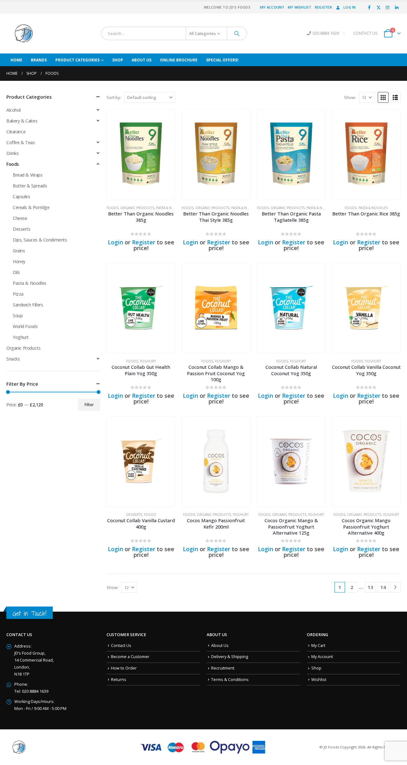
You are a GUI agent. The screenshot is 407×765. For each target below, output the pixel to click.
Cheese (20, 218)
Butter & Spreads (30, 186)
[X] (378, 7)
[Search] (237, 33)
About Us (141, 60)
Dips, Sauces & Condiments (40, 240)
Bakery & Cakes (21, 121)
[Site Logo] (23, 33)
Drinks (12, 153)
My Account (272, 7)
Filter (89, 404)
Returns (118, 679)
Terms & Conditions (230, 679)
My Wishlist (300, 7)
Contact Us (121, 645)
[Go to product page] (141, 154)
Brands (39, 60)
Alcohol (13, 110)
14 (383, 587)
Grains (19, 251)
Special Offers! (222, 60)
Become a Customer (130, 656)
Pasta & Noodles (170, 208)
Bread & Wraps (28, 175)
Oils (16, 272)
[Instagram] (387, 7)
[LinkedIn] (396, 7)
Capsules (21, 196)
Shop (117, 60)
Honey (19, 261)
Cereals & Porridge (31, 207)
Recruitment (222, 668)
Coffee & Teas (20, 142)
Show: (350, 97)
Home (16, 60)
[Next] (395, 587)
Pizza (18, 294)
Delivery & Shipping (229, 656)
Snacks (13, 359)
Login (115, 242)
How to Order (124, 668)
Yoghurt (148, 361)
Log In (349, 7)
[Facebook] (369, 7)
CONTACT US (365, 33)
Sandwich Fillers (28, 305)
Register (323, 7)
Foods (112, 208)
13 (370, 587)
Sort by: (114, 97)
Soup (18, 315)
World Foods (25, 326)
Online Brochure (178, 60)
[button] (383, 97)
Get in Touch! (29, 613)
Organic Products (137, 208)
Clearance (15, 132)
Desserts (134, 514)
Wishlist (318, 679)
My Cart (318, 645)
